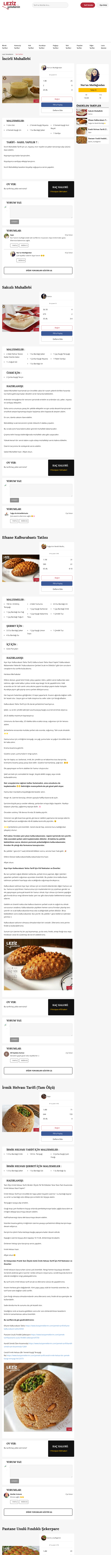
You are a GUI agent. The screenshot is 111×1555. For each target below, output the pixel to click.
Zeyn (89, 132)
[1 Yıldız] (5, 193)
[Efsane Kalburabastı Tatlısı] (81, 121)
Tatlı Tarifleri (68, 46)
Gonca (90, 114)
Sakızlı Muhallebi (95, 111)
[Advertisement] (55, 26)
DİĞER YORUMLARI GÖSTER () (39, 270)
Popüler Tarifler (80, 46)
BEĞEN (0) (21, 260)
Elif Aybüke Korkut (17, 1053)
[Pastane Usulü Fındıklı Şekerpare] (81, 140)
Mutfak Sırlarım (16, 1494)
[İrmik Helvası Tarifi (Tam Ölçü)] (81, 130)
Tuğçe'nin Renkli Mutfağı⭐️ (97, 123)
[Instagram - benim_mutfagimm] (71, 1538)
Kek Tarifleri (31, 46)
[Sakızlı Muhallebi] (81, 112)
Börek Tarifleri (5, 46)
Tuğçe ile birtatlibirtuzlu (19, 513)
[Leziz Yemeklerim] (11, 5)
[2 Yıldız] (8, 193)
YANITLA (14, 245)
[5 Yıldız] (18, 193)
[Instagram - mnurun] (71, 67)
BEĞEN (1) (24, 245)
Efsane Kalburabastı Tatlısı (99, 120)
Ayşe (12, 235)
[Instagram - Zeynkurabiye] (71, 1096)
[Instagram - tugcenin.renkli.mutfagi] (71, 546)
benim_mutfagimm (94, 142)
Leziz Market (103, 46)
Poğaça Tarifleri (55, 46)
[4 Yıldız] (14, 193)
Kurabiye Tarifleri (42, 46)
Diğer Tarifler (92, 46)
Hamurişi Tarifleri (17, 46)
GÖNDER (14, 222)
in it (37, 101)
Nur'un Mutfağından (24, 253)
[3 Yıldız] (11, 193)
